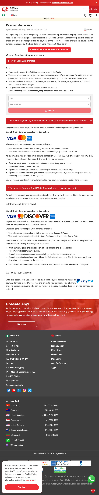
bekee (51, 18)
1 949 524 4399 (34, 425)
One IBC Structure (59, 363)
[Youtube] (13, 390)
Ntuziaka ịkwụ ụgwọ (15, 367)
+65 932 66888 (16, 445)
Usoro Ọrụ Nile (12, 346)
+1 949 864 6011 (34, 430)
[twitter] (29, 390)
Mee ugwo (56, 359)
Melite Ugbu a (93, 9)
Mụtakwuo (21, 324)
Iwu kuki (9, 363)
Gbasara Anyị (12, 341)
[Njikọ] (19, 390)
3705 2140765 (34, 435)
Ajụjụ (53, 367)
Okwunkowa (56, 354)
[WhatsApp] (91, 479)
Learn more (30, 480)
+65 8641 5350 (17, 440)
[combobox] (14, 15)
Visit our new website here (62, 3)
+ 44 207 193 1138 (34, 415)
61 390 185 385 (34, 410)
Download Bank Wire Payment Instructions (49, 49)
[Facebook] (8, 390)
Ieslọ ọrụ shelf (57, 346)
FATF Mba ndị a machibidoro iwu (20, 372)
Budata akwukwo (59, 341)
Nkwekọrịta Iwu (13, 350)
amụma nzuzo (12, 354)
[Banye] (90, 15)
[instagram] (24, 390)
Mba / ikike (56, 350)
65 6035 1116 (34, 420)
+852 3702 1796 (34, 405)
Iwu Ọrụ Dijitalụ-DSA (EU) (17, 359)
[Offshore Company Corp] (11, 9)
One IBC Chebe (13, 376)
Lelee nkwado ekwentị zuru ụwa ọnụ (49, 453)
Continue (22, 487)
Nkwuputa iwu (12, 380)
